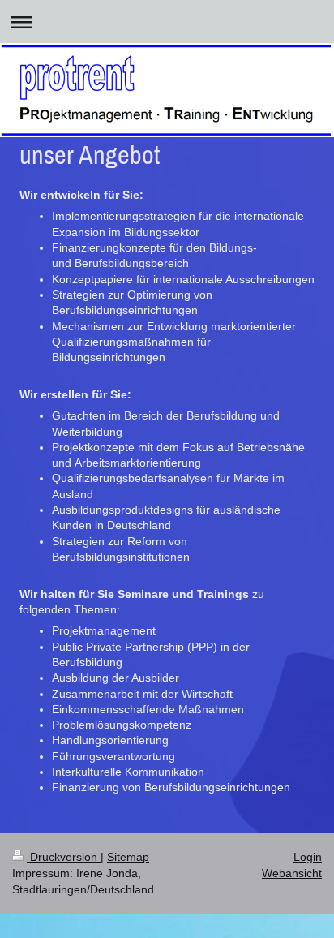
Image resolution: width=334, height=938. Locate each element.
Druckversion (64, 856)
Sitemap (128, 856)
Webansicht (292, 873)
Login (307, 856)
